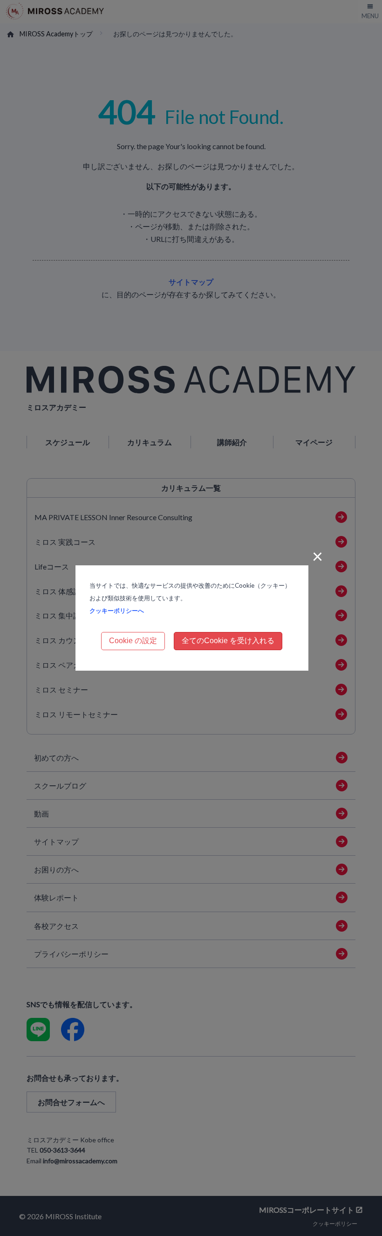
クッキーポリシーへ (116, 610)
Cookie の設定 (133, 641)
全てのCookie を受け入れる (228, 641)
